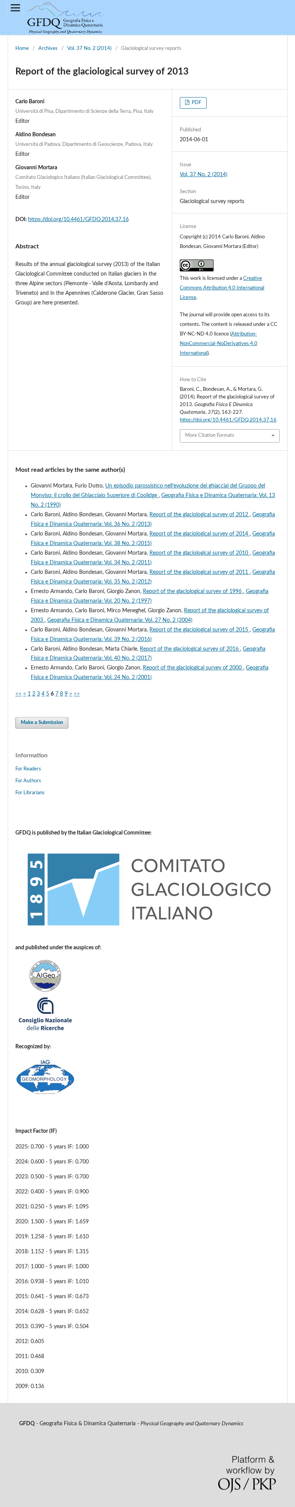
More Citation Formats (209, 435)
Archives (48, 48)
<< (18, 694)
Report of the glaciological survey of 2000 (193, 668)
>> (77, 694)
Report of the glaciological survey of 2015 (199, 630)
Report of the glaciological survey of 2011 (199, 572)
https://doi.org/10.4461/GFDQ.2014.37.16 (78, 219)
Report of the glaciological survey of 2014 (199, 534)
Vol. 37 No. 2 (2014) (89, 48)
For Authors (28, 780)
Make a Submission (42, 722)
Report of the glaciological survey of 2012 (199, 514)
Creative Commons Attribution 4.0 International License (222, 288)
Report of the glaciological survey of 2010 (199, 553)
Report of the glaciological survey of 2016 (190, 649)
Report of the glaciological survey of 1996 (193, 591)
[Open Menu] (15, 7)
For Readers (28, 769)
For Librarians (30, 792)
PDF (196, 102)
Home (22, 48)
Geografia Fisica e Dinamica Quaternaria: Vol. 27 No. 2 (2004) (119, 620)
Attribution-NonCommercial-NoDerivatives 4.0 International (218, 344)
